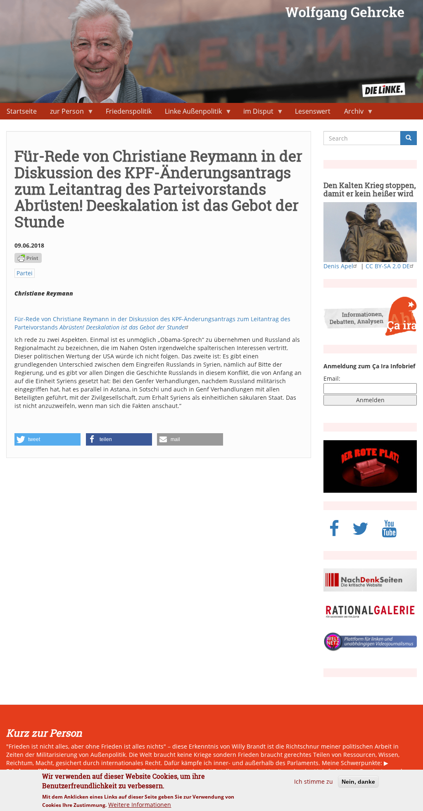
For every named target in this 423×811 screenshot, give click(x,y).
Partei (25, 273)
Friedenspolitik (129, 111)
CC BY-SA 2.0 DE (388, 266)
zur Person (63, 113)
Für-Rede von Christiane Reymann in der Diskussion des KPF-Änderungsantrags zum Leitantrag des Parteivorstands (152, 323)
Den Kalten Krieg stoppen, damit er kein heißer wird (369, 189)
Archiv (350, 113)
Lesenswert (312, 111)
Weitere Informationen (139, 805)
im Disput (255, 113)
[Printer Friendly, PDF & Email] (28, 257)
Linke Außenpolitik (190, 113)
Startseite (22, 111)
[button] (47, 439)
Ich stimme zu (313, 781)
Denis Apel (338, 266)
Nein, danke (358, 781)
